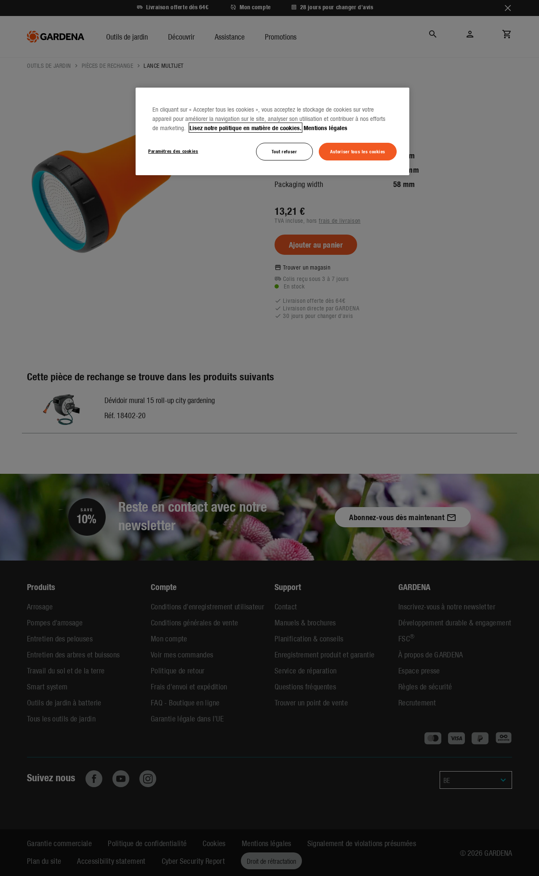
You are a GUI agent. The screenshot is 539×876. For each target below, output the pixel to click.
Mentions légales (325, 127)
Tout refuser (284, 151)
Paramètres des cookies (173, 150)
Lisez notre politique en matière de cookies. (245, 127)
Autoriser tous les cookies (357, 151)
